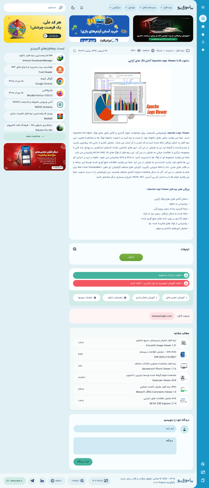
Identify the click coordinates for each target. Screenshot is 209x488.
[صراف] (35, 29)
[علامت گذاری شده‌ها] (203, 480)
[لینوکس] (203, 42)
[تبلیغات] (203, 464)
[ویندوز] (203, 26)
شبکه (159, 51)
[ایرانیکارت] (99, 29)
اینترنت (169, 51)
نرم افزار (180, 51)
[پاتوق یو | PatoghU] (185, 7)
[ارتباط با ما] (203, 472)
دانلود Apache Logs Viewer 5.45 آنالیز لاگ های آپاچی (158, 61)
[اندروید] (203, 50)
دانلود (131, 257)
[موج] (163, 29)
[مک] (203, 34)
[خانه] (203, 18)
